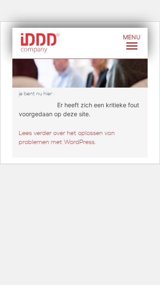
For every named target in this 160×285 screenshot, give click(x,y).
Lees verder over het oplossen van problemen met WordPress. (67, 137)
